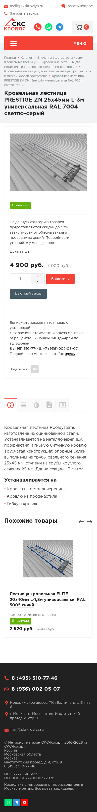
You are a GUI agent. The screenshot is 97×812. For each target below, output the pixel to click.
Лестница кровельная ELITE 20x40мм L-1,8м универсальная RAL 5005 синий (48, 599)
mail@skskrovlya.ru (26, 6)
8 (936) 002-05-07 (48, 27)
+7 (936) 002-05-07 (60, 348)
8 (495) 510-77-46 (38, 27)
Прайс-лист (68, 405)
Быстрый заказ (28, 293)
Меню (80, 43)
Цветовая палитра (36, 404)
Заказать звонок (24, 13)
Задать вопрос (80, 6)
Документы (49, 404)
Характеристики (23, 404)
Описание (10, 404)
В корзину (60, 278)
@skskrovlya (59, 27)
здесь (70, 353)
